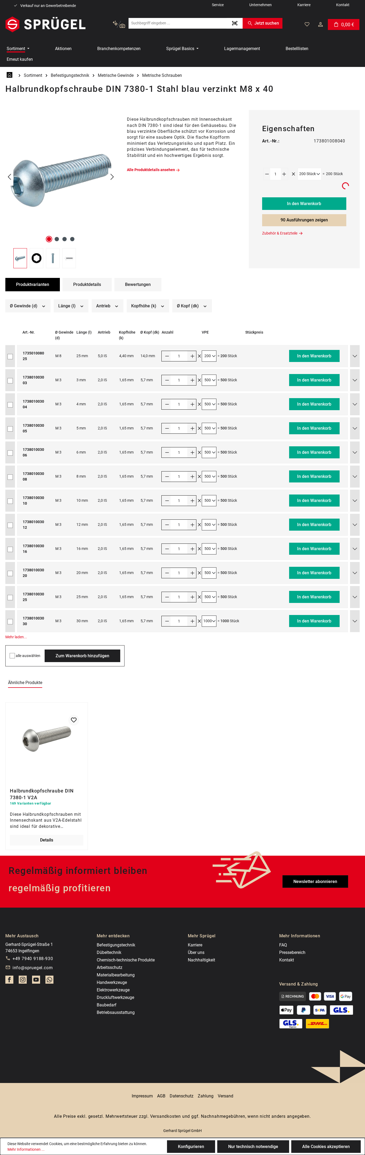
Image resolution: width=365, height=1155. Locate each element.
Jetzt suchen (266, 23)
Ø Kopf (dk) (188, 305)
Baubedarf (107, 1004)
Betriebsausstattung (116, 1012)
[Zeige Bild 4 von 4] (72, 239)
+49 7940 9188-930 (33, 958)
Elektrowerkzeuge (113, 989)
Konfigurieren (191, 1146)
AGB (161, 1096)
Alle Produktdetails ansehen (151, 170)
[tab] (87, 284)
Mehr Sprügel (202, 935)
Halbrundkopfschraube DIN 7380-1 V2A (42, 793)
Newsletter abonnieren (315, 881)
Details (46, 840)
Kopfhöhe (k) (144, 305)
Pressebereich (292, 952)
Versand (225, 1096)
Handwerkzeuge (112, 982)
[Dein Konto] (320, 24)
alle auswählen (28, 656)
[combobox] (178, 23)
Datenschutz (181, 1096)
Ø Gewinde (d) (24, 305)
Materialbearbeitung (116, 974)
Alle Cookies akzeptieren (326, 1146)
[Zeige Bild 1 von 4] (49, 239)
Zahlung (205, 1096)
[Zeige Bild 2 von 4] (57, 239)
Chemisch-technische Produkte (126, 959)
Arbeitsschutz (109, 967)
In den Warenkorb (304, 203)
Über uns (196, 952)
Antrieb (103, 305)
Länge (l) (67, 305)
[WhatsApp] (49, 981)
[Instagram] (23, 981)
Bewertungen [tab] (138, 284)
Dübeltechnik (109, 952)
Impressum (142, 1096)
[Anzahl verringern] (267, 174)
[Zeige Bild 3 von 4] (65, 239)
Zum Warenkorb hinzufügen (82, 655)
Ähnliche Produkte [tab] (25, 682)
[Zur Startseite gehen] (45, 24)
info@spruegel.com (33, 967)
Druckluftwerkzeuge (115, 997)
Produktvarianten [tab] (32, 284)
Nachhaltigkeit (201, 959)
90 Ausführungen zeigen (304, 219)
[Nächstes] (112, 177)
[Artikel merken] (73, 720)
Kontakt (286, 959)
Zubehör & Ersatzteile (279, 233)
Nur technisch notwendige (253, 1146)
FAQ (283, 945)
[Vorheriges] (9, 177)
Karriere (195, 945)
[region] (61, 189)
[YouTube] (36, 981)
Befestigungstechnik (116, 945)
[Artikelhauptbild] (60, 177)
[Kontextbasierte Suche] (119, 24)
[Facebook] (9, 981)
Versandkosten (165, 1116)
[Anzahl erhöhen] (284, 174)
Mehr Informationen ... (26, 1149)
